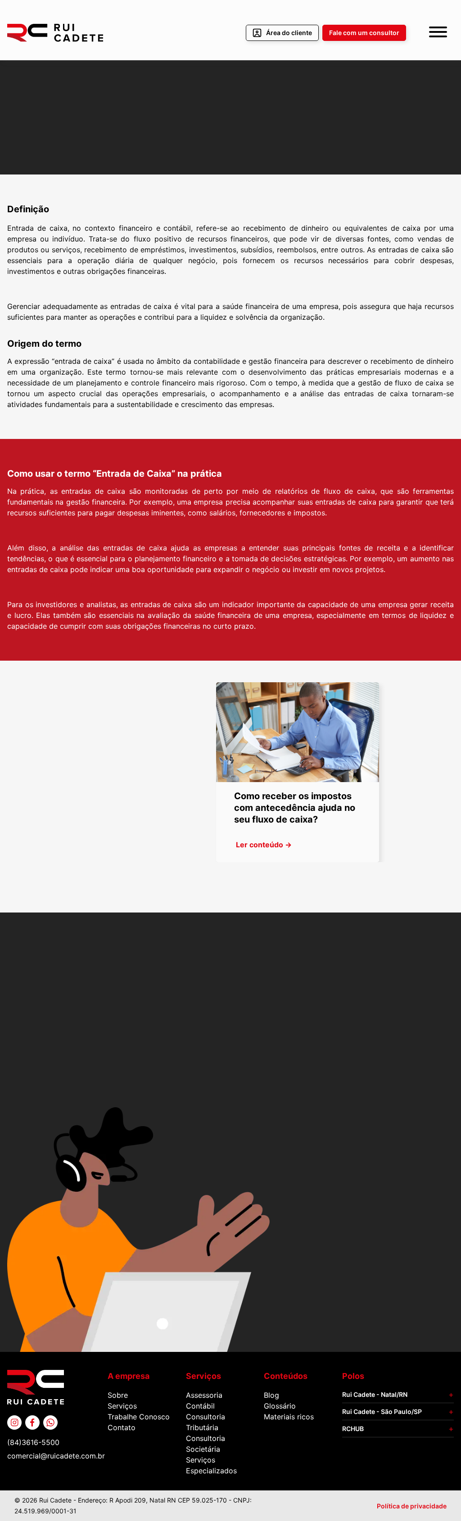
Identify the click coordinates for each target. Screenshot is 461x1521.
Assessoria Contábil (204, 1400)
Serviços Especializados (211, 1465)
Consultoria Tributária (205, 1422)
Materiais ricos (289, 1416)
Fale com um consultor (364, 32)
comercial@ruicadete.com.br (56, 1455)
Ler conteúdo (264, 844)
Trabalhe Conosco (139, 1416)
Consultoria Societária (205, 1444)
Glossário (280, 1405)
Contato (122, 1427)
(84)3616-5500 (33, 1442)
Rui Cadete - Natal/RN (374, 1394)
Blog (271, 1395)
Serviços (122, 1405)
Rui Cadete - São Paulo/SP (382, 1411)
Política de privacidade (412, 1506)
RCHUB (353, 1428)
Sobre (118, 1395)
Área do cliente (289, 32)
